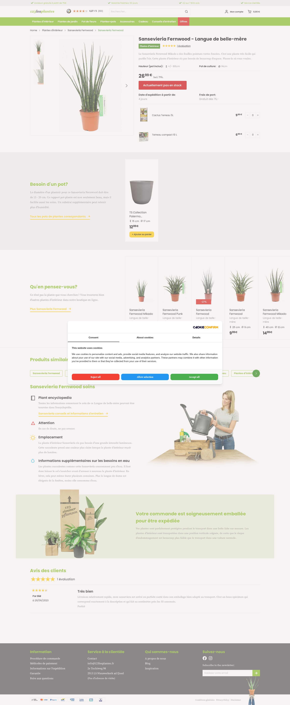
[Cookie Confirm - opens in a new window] (205, 327)
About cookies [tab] (145, 337)
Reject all (96, 377)
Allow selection (145, 377)
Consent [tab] (93, 337)
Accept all (194, 377)
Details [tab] (196, 337)
